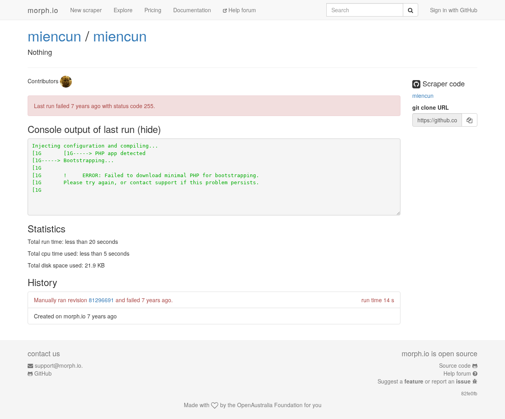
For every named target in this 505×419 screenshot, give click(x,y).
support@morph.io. (59, 365)
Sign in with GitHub (453, 10)
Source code (455, 365)
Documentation (192, 10)
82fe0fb (469, 393)
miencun (54, 35)
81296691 (101, 300)
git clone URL (430, 107)
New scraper (86, 10)
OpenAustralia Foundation (270, 405)
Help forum (241, 10)
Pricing (152, 10)
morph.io (43, 10)
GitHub (43, 373)
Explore (123, 10)
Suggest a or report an (424, 381)
